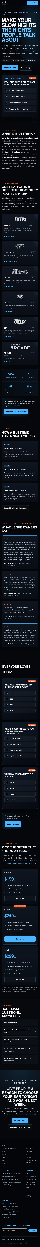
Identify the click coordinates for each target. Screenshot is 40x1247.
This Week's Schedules (9, 1149)
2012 (10, 710)
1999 (10, 693)
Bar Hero (28, 1157)
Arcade (4, 1166)
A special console (14, 738)
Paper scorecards (14, 750)
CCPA (27, 1193)
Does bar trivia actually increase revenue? (15, 1040)
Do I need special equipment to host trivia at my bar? (17, 1050)
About (27, 1173)
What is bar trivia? (10, 1023)
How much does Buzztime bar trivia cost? (17, 1031)
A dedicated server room (16, 103)
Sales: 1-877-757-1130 (9, 1203)
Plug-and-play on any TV (17, 96)
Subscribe (32, 1230)
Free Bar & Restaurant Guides (11, 1182)
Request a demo (32, 3)
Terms (28, 1190)
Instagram (5, 1215)
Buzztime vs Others (32, 1179)
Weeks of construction (15, 90)
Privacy (28, 1187)
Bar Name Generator (8, 1176)
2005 (10, 705)
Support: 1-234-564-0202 (10, 1206)
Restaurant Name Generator (11, 1173)
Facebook (12, 1215)
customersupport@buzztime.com (12, 1212)
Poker (3, 1157)
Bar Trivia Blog (6, 1185)
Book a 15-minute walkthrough (15, 508)
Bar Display (29, 1152)
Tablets (28, 1154)
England (11, 788)
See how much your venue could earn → (21, 864)
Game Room (29, 1149)
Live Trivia (5, 1154)
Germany (11, 794)
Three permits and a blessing (18, 109)
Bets (3, 1163)
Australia (11, 800)
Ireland (10, 782)
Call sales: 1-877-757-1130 (20, 1127)
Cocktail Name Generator (10, 1179)
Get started (20, 898)
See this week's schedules (16, 411)
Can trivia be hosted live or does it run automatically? (17, 1059)
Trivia (3, 1152)
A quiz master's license (16, 756)
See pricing (25, 68)
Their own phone (14, 744)
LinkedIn (6, 1217)
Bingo (3, 1160)
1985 (10, 699)
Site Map (28, 1196)
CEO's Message (31, 1176)
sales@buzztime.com (8, 1209)
